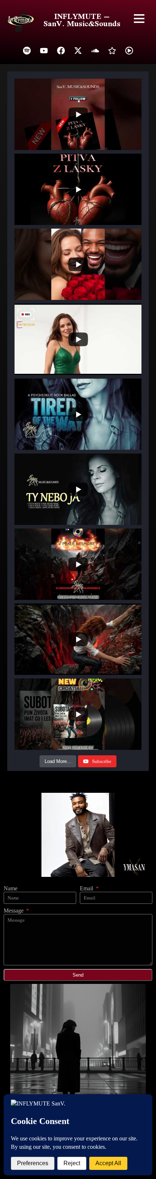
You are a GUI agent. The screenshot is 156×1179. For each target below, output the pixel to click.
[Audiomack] (129, 51)
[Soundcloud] (95, 51)
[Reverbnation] (112, 51)
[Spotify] (27, 51)
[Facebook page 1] (61, 51)
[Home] (20, 20)
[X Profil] (78, 51)
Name (10, 888)
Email (87, 888)
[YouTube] (44, 51)
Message (14, 910)
